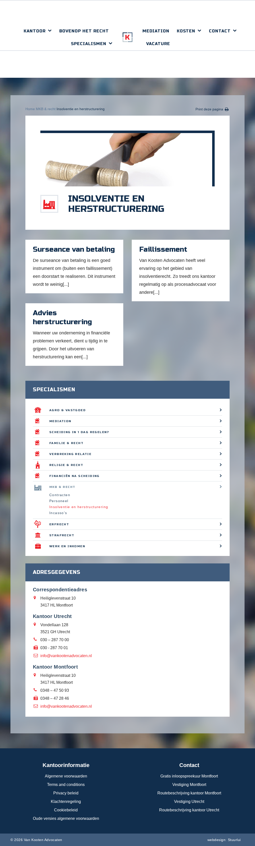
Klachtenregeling (66, 801)
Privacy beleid (65, 793)
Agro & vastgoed (67, 410)
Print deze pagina (209, 109)
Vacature (158, 43)
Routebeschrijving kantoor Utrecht (189, 810)
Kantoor (35, 31)
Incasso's (58, 513)
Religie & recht (66, 465)
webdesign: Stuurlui (224, 840)
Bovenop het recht (84, 31)
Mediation (155, 31)
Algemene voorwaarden (66, 776)
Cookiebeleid (66, 810)
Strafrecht (61, 535)
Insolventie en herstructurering (78, 507)
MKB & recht (46, 109)
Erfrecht (59, 524)
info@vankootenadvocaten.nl (66, 656)
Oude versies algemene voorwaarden (66, 818)
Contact (220, 31)
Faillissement (163, 249)
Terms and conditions (66, 784)
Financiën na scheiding (74, 476)
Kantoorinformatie (66, 765)
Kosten (186, 31)
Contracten (59, 495)
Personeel (58, 501)
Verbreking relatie (70, 454)
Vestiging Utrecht (189, 801)
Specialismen (88, 43)
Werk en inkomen (67, 546)
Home (30, 109)
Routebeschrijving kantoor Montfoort (189, 793)
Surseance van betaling (74, 249)
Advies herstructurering (62, 317)
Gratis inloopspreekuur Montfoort (189, 776)
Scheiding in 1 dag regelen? (79, 432)
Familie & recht (66, 443)
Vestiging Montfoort (189, 784)
